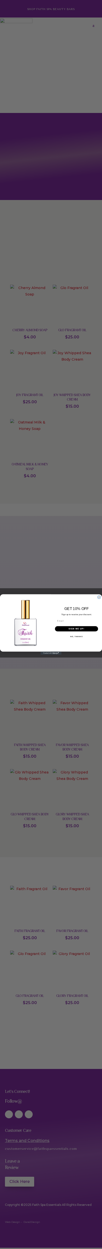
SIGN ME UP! (76, 629)
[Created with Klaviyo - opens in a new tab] (51, 653)
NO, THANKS (76, 636)
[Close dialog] (99, 597)
